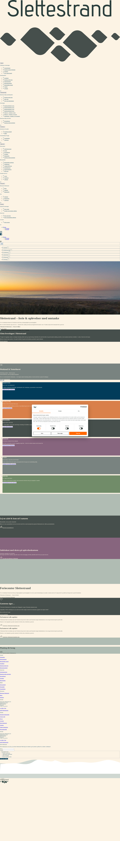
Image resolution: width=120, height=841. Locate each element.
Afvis (42, 433)
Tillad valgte (60, 433)
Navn (1, 748)
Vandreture (6, 177)
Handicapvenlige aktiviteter (9, 122)
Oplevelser (2, 144)
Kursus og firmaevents (6, 756)
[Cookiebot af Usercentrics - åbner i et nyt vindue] (81, 407)
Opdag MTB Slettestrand (8, 426)
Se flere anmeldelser (4, 614)
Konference (2, 126)
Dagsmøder (2, 686)
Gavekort (2, 721)
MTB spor (6, 171)
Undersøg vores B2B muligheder (9, 464)
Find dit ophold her (4, 341)
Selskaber (6, 190)
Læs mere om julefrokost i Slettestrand (10, 558)
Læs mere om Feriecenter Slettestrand (7, 597)
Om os (1, 718)
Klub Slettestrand (3, 723)
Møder (5, 133)
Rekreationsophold (8, 83)
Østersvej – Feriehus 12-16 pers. (10, 114)
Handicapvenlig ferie (8, 79)
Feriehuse (6, 71)
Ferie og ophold (5, 755)
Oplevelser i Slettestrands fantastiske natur (11, 625)
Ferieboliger (2, 657)
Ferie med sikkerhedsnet (9, 101)
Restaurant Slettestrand (4, 693)
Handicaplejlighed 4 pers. (9, 107)
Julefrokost (6, 140)
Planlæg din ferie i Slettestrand (9, 389)
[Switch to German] (7, 228)
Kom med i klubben (4, 758)
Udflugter (6, 179)
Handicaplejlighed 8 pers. (9, 111)
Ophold (1, 63)
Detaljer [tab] (60, 411)
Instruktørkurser (7, 167)
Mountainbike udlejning (9, 162)
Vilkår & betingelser (4, 727)
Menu (5, 188)
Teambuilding (7, 138)
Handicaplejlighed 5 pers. (9, 109)
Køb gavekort (7, 222)
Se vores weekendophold (5, 379)
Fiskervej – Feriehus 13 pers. (10, 112)
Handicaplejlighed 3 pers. (9, 105)
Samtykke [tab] (41, 411)
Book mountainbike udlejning (10, 217)
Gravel (5, 176)
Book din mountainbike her (8, 527)
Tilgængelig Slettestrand (7, 754)
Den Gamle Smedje (8, 73)
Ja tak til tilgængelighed (7, 408)
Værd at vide (2, 716)
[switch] (53, 428)
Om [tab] (79, 411)
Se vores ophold (3, 328)
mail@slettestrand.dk (4, 710)
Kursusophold (3, 684)
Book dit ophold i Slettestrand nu (9, 653)
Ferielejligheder (7, 68)
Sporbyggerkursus (7, 169)
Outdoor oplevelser (6, 753)
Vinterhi (5, 86)
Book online (6, 209)
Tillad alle (78, 433)
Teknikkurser (6, 164)
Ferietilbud (6, 78)
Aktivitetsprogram (7, 149)
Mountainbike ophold (8, 85)
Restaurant (2, 183)
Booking (1, 204)
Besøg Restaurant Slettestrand (8, 445)
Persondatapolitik (3, 729)
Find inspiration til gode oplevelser (9, 482)
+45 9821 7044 (3, 708)
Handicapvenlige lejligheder (9, 69)
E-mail (1, 750)
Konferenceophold (8, 131)
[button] (60, 91)
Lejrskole (6, 88)
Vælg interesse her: (5, 751)
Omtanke (2, 725)
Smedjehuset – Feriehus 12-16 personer (12, 116)
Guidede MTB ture (8, 166)
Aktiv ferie (6, 99)
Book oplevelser (7, 215)
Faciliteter (6, 154)
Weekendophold (7, 81)
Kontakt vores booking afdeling (10, 211)
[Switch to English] (7, 229)
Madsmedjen (6, 156)
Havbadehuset (7, 121)
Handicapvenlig (3, 92)
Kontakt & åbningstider (4, 714)
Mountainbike (3, 680)
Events (5, 150)
